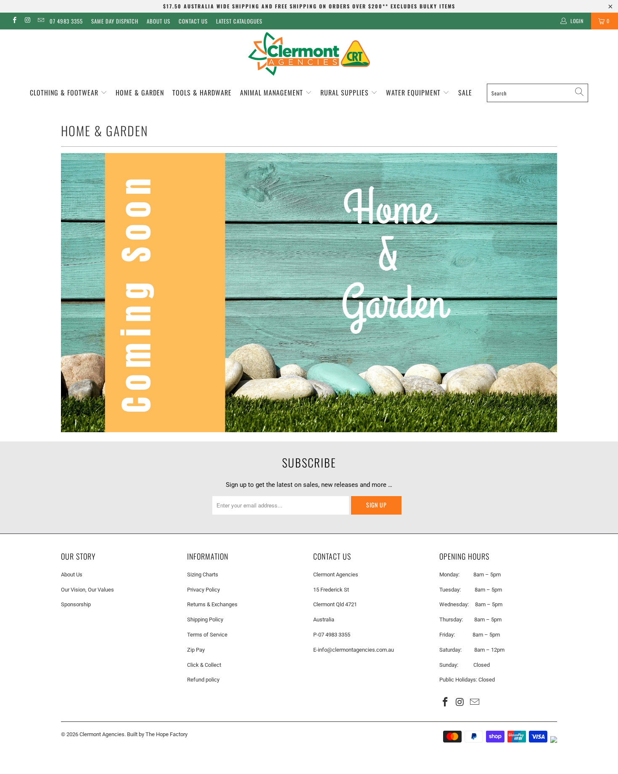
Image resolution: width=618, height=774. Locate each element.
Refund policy (203, 679)
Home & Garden (140, 92)
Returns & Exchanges (212, 604)
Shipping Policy (205, 619)
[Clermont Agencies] (309, 54)
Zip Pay (196, 650)
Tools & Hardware (202, 92)
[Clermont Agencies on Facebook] (14, 21)
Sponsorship (76, 604)
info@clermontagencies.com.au (356, 650)
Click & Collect (204, 665)
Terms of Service (207, 634)
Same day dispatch (114, 21)
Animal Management (272, 92)
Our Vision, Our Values (87, 589)
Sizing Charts (202, 574)
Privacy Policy (203, 589)
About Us (158, 21)
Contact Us (193, 21)
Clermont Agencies (101, 734)
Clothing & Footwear (65, 92)
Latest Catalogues (239, 21)
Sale (465, 92)
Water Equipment (414, 92)
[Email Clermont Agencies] (40, 21)
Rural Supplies (345, 92)
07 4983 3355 (66, 21)
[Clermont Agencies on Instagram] (27, 21)
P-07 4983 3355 (331, 634)
